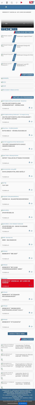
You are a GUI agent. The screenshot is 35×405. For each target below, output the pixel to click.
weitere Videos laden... (17, 334)
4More (30, 397)
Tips (21, 397)
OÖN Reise (20, 396)
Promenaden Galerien (7, 397)
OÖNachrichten (25, 395)
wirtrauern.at (17, 399)
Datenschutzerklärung (25, 391)
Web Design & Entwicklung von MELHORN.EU (22, 390)
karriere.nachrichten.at (11, 395)
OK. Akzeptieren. (22, 403)
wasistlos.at (25, 397)
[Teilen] (11, 29)
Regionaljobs (16, 397)
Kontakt (11, 391)
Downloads (6, 391)
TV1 (4, 395)
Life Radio (19, 395)
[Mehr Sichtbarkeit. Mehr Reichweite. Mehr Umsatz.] (18, 7)
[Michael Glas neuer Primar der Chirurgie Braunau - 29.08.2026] (17, 338)
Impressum (16, 391)
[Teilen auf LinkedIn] (7, 29)
